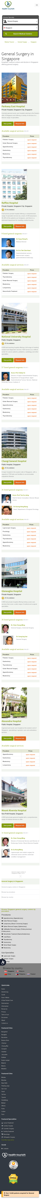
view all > (26, 131)
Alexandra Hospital (11, 721)
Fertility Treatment (8, 1131)
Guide (3, 994)
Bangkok (4, 1034)
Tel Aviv (3, 1094)
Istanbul (3, 1051)
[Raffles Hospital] (14, 184)
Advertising (4, 992)
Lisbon (3, 1111)
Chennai (3, 1043)
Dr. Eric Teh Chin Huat (23, 250)
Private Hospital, (8, 110)
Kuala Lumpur (5, 1060)
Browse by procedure (8, 892)
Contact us (4, 1023)
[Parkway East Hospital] (14, 88)
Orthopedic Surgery (9, 1137)
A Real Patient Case (7, 1000)
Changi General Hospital (14, 461)
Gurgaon (4, 1049)
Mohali (3, 1103)
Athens (3, 1106)
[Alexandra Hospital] (14, 703)
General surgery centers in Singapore (13, 887)
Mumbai (3, 1080)
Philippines (22, 974)
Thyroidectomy (7, 939)
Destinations (5, 1003)
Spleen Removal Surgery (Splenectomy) (15, 926)
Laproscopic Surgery (9, 956)
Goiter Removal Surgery (10, 921)
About (3, 1020)
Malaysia (21, 971)
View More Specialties (7, 1140)
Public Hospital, (7, 340)
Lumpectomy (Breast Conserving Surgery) (15, 923)
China (9, 974)
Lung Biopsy (7, 937)
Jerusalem (4, 1054)
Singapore (33, 42)
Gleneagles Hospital (12, 591)
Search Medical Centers (22, 34)
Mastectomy (7, 948)
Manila (3, 1066)
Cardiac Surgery (8, 1126)
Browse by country (7, 897)
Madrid (3, 1063)
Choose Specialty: (8, 17)
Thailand (32, 974)
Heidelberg (4, 1100)
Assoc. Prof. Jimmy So (18, 373)
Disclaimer (4, 1017)
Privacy (3, 1012)
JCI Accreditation (9, 209)
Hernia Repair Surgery (9, 945)
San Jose (4, 1089)
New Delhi (4, 1083)
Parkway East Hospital (13, 106)
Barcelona (4, 1037)
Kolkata (3, 1057)
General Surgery (22, 42)
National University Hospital (16, 336)
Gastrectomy (7, 942)
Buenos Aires (5, 1040)
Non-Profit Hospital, (9, 814)
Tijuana (3, 1097)
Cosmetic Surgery (8, 1128)
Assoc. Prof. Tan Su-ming (20, 495)
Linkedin (5, 1148)
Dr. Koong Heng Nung (20, 507)
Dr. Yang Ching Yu (22, 239)
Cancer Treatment (8, 1123)
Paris (2, 1114)
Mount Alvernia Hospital (14, 810)
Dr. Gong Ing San (21, 636)
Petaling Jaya (5, 1086)
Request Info (20, 123)
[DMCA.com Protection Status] (13, 1179)
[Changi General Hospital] (14, 442)
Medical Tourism (9, 42)
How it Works (5, 997)
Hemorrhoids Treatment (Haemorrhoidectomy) (16, 934)
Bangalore (4, 1032)
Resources (4, 1009)
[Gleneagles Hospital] (14, 572)
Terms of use (5, 1014)
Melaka (3, 1077)
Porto (3, 1108)
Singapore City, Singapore (23, 110)
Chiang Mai (4, 1046)
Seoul (3, 1091)
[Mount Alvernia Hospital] (14, 792)
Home (3, 989)
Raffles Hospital (10, 203)
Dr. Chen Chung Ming (18, 625)
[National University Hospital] (14, 318)
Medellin (3, 1068)
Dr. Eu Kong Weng (17, 850)
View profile (8, 123)
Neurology (6, 1134)
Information (4, 1006)
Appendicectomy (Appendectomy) (13, 918)
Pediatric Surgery (8, 958)
